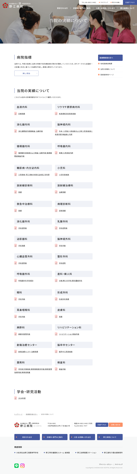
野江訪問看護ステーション (86, 452)
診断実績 (62, 210)
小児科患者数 (64, 174)
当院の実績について (107, 69)
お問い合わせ (115, 425)
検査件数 (62, 369)
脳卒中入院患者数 (65, 351)
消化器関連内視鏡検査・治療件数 (30, 131)
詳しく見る (26, 73)
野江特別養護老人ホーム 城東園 (58, 452)
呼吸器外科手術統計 (25, 280)
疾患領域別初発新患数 (67, 113)
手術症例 (62, 263)
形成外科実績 (64, 299)
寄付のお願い (116, 2)
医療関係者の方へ (32, 414)
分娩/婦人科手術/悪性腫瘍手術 (70, 280)
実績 (20, 192)
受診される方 (62, 8)
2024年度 (22, 398)
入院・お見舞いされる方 (105, 8)
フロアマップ (104, 2)
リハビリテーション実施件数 (69, 334)
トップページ (18, 414)
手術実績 (21, 245)
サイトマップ (119, 464)
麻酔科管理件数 (24, 334)
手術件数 (62, 245)
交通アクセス (130, 2)
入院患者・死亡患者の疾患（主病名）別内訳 (34, 174)
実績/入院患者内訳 (66, 153)
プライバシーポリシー (106, 464)
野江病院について (127, 8)
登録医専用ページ (107, 74)
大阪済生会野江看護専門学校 (27, 452)
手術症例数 (22, 228)
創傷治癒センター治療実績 (28, 351)
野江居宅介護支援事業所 (113, 452)
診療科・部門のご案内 (82, 8)
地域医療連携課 (106, 63)
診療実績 (21, 113)
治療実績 (62, 192)
